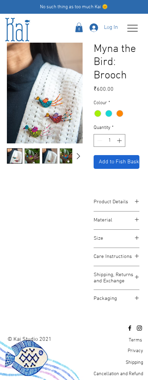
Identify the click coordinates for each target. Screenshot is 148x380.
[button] (79, 27)
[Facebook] (129, 328)
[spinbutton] (109, 140)
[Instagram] (139, 328)
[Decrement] (99, 140)
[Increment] (120, 140)
